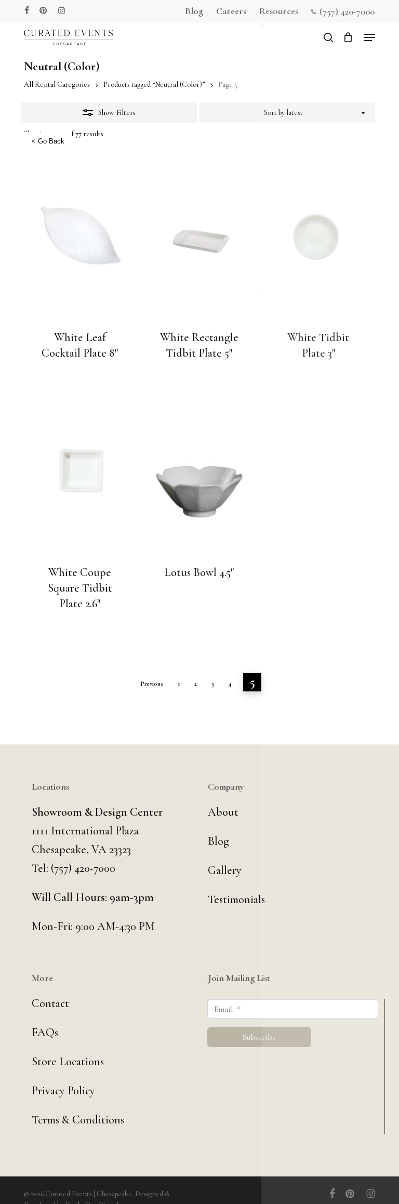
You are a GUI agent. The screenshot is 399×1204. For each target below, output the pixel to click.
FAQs (45, 1032)
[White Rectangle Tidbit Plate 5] (199, 239)
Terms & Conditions (78, 1120)
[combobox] (287, 112)
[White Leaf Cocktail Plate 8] (80, 239)
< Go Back (48, 141)
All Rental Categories (57, 84)
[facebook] (26, 10)
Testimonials (236, 899)
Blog (218, 841)
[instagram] (61, 10)
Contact (50, 1003)
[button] (369, 37)
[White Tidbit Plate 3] (318, 239)
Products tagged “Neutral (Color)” (154, 84)
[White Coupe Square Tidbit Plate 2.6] (80, 474)
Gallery (225, 870)
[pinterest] (43, 10)
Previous (151, 683)
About (223, 812)
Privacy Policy (63, 1090)
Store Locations (68, 1061)
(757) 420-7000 (83, 868)
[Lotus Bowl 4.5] (199, 474)
